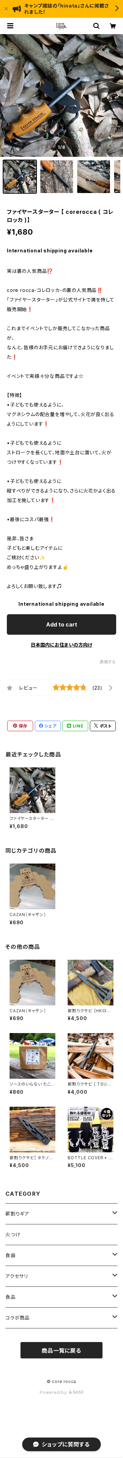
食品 (10, 1297)
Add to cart (61, 624)
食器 (10, 1255)
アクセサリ (16, 1276)
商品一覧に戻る (61, 1350)
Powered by (54, 1392)
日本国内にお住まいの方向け (61, 645)
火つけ (12, 1234)
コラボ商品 (17, 1318)
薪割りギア (17, 1214)
